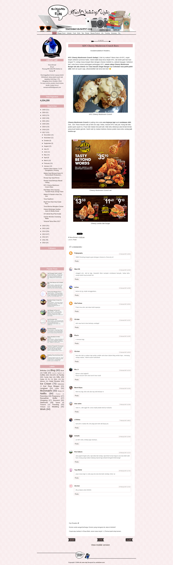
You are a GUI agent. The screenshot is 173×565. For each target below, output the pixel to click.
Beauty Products (95, 33)
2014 (44, 231)
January (46, 166)
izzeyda (76, 436)
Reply (77, 261)
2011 (44, 240)
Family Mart (48, 377)
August (46, 146)
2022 (44, 118)
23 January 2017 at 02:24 (124, 304)
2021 (44, 121)
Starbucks (44, 402)
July (45, 149)
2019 (44, 126)
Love (57, 388)
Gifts (58, 377)
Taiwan (58, 402)
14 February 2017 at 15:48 (124, 436)
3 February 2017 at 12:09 (125, 404)
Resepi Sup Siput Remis (51, 178)
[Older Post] (129, 541)
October (46, 140)
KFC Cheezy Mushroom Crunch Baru (51, 186)
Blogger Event (61, 33)
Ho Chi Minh (52, 379)
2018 (44, 129)
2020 (44, 124)
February (47, 163)
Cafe (45, 373)
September (47, 143)
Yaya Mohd (78, 470)
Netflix (43, 393)
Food (74, 33)
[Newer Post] (71, 541)
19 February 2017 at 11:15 (124, 452)
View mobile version (100, 545)
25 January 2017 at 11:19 (125, 370)
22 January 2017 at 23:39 (124, 270)
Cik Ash (77, 351)
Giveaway (114, 33)
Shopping (44, 400)
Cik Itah (76, 319)
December (47, 135)
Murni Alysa (78, 387)
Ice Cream (45, 383)
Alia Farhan (78, 303)
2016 (44, 225)
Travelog (107, 33)
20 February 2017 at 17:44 (124, 470)
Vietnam (42, 407)
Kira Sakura (78, 452)
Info (102, 33)
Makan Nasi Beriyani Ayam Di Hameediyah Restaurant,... (53, 174)
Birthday (43, 370)
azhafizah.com (100, 562)
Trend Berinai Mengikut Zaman (53, 206)
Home (54, 33)
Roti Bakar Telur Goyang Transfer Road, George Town (53, 190)
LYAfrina (77, 419)
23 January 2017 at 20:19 (124, 352)
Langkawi (44, 388)
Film (119, 33)
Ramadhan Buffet (48, 398)
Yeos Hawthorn (49, 199)
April (45, 157)
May (45, 155)
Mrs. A (76, 369)
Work (43, 409)
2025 (44, 109)
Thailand (43, 404)
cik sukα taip (83, 562)
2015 (44, 228)
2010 (44, 242)
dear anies (77, 403)
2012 (44, 237)
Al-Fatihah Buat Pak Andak (52, 214)
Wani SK (77, 269)
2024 (44, 112)
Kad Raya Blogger (51, 386)
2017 (44, 132)
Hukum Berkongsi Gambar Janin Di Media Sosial (52, 210)
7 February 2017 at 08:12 (125, 420)
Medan (60, 391)
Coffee (42, 375)
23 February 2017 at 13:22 (124, 486)
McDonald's (46, 390)
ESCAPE (53, 375)
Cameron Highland (57, 373)
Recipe (87, 33)
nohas (76, 287)
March (46, 160)
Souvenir (56, 400)
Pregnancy (56, 396)
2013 (44, 234)
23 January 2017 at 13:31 (124, 320)
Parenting (44, 396)
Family (61, 375)
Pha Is (76, 335)
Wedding (55, 407)
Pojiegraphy (78, 253)
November (47, 137)
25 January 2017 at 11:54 (125, 388)
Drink (78, 33)
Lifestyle (69, 33)
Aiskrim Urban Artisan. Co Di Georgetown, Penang (53, 169)
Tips (83, 33)
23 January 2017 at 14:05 (124, 336)
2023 (44, 115)
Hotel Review (54, 381)
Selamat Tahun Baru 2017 (52, 221)
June (45, 152)
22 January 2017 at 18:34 (124, 254)
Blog (53, 370)
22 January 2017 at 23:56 (124, 288)
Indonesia (61, 384)
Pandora (58, 394)
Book (62, 370)
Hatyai (42, 379)
